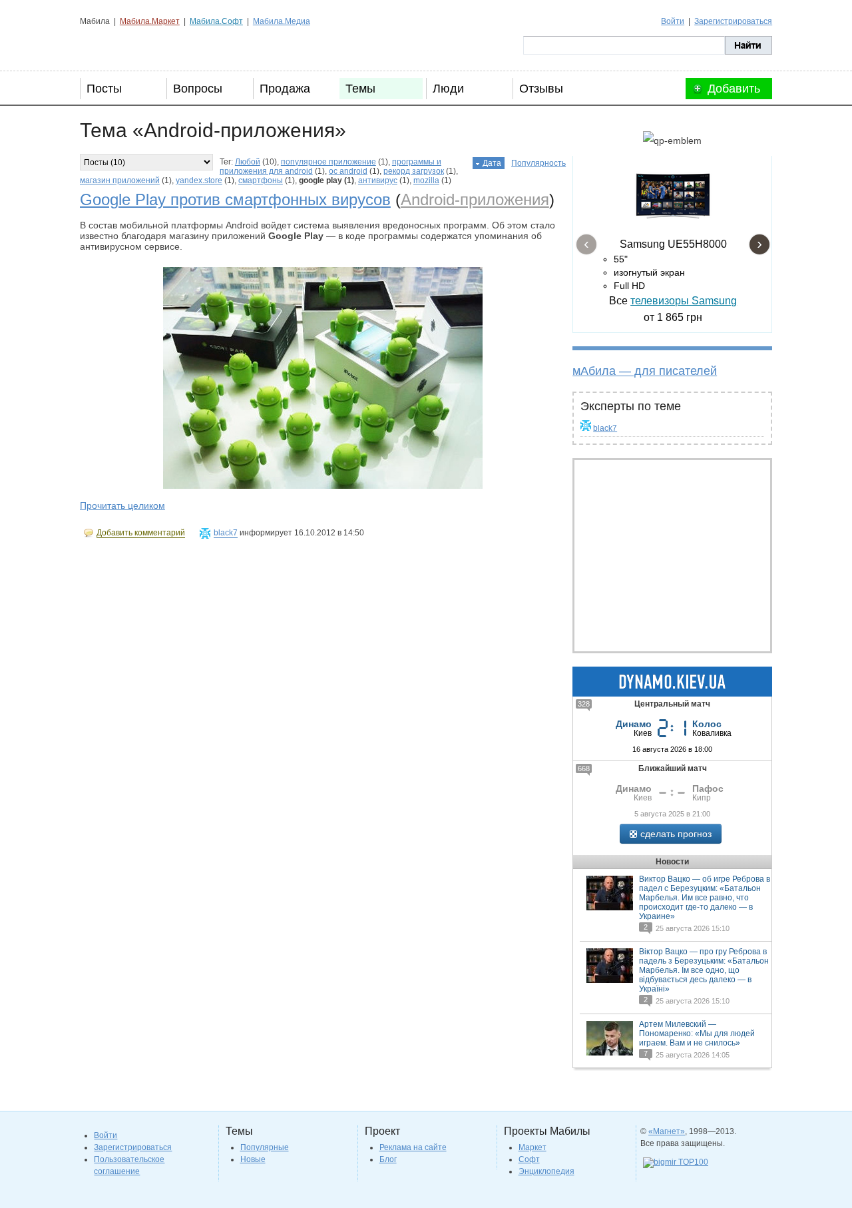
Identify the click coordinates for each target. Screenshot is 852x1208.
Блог (388, 1159)
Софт (529, 1159)
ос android (348, 171)
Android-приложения (475, 199)
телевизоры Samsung (683, 300)
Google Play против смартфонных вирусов (235, 199)
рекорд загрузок (413, 171)
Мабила (147, 45)
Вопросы (197, 88)
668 (584, 768)
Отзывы (541, 88)
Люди (448, 88)
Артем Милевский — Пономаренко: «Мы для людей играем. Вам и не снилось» (697, 1034)
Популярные (264, 1147)
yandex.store (199, 180)
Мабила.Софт (216, 21)
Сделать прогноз (676, 833)
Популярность (538, 163)
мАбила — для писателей (644, 371)
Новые (253, 1159)
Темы (360, 88)
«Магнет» (666, 1131)
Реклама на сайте (413, 1147)
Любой (247, 161)
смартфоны (260, 180)
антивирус (377, 180)
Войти (672, 21)
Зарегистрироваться (733, 21)
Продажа (285, 88)
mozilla (426, 180)
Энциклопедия (546, 1171)
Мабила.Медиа (281, 21)
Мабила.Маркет (150, 21)
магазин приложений (120, 180)
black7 (605, 428)
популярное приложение (328, 161)
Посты (104, 88)
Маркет (532, 1147)
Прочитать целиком (122, 505)
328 (584, 704)
